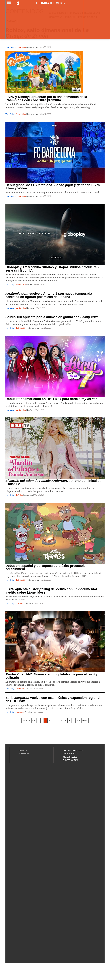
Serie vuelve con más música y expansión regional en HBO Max (52, 699)
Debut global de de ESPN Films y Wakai (52, 186)
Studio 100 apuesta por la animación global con (51, 317)
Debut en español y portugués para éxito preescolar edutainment (46, 567)
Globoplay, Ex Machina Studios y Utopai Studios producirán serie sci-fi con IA (52, 268)
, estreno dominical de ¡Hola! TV (53, 482)
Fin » (85, 720)
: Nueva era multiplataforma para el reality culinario (51, 675)
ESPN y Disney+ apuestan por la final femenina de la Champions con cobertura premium (46, 98)
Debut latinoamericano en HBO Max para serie (51, 399)
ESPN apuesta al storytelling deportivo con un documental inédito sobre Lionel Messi (51, 590)
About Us (23, 750)
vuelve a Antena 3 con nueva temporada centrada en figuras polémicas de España (48, 295)
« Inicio (26, 720)
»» (78, 720)
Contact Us (24, 754)
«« (33, 720)
